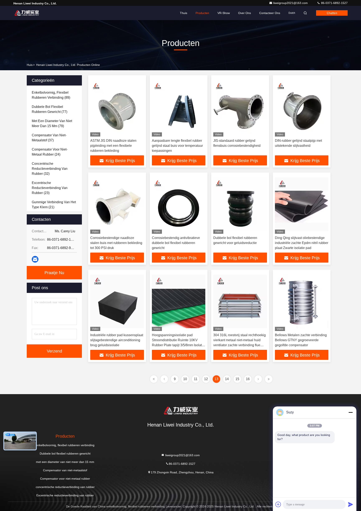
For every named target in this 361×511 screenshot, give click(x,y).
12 (206, 379)
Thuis (183, 13)
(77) (49, 109)
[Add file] (278, 504)
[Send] (350, 504)
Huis (30, 64)
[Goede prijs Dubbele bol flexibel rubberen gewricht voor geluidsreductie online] (240, 204)
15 (237, 379)
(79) (52, 123)
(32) (49, 168)
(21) (54, 204)
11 (195, 379)
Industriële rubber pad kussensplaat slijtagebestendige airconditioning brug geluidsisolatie (116, 340)
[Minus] (350, 412)
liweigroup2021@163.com (291, 3)
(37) (49, 137)
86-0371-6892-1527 (334, 3)
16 (248, 379)
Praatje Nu (54, 272)
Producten (202, 13)
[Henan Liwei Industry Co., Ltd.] (26, 13)
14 (227, 379)
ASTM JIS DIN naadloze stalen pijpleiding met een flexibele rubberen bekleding (113, 145)
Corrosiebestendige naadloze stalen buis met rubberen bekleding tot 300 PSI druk (116, 243)
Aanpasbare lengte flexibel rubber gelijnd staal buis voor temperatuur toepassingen (177, 145)
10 (185, 379)
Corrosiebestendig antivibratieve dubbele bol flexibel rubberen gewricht (176, 243)
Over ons (244, 13)
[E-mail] (35, 259)
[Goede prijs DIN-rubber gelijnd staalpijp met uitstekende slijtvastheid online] (302, 107)
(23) (49, 188)
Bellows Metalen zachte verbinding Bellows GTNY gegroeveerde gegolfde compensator (301, 340)
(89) (51, 95)
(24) (49, 152)
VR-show (223, 13)
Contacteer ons (269, 13)
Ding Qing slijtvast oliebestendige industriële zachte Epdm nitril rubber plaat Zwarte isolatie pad (301, 243)
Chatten (332, 13)
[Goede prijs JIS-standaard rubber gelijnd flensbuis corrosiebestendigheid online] (240, 107)
